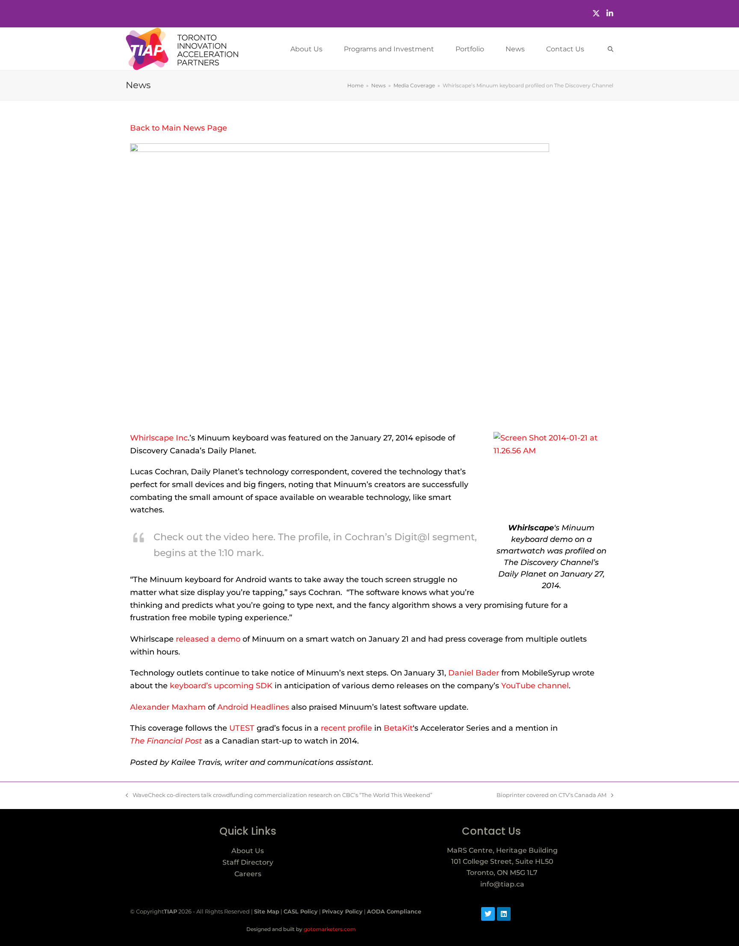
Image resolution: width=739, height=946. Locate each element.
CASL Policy (301, 911)
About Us (247, 851)
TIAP (170, 911)
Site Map (266, 911)
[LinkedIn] (609, 13)
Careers (247, 874)
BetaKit (398, 728)
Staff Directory (247, 862)
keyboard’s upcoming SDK (221, 685)
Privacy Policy (342, 911)
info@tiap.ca (502, 884)
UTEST (241, 728)
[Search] (610, 49)
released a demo (208, 639)
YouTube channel (535, 685)
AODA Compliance (394, 911)
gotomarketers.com (329, 929)
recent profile (346, 728)
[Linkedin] (504, 914)
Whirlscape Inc (159, 438)
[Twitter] (596, 13)
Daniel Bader (473, 673)
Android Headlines (253, 707)
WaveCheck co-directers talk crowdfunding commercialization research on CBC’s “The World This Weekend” (279, 794)
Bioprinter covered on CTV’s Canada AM (551, 794)
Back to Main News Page (178, 128)
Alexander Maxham (168, 707)
